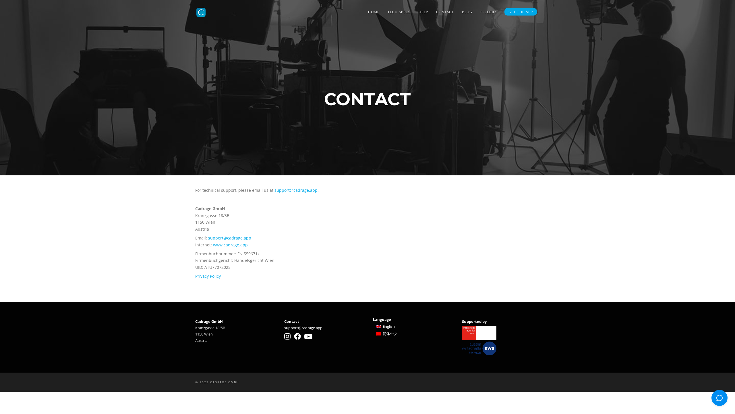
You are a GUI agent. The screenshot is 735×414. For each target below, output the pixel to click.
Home (374, 11)
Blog (467, 11)
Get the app (520, 11)
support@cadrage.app (296, 190)
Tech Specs (399, 11)
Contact (445, 11)
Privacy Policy (208, 276)
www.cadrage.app (230, 245)
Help (423, 11)
